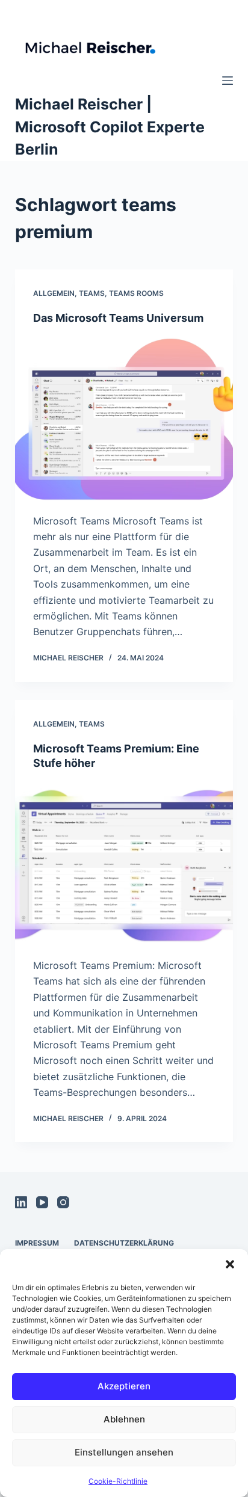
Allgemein (54, 293)
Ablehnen (124, 1419)
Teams (92, 293)
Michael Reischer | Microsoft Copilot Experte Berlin (110, 126)
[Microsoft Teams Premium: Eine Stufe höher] (124, 863)
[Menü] (227, 80)
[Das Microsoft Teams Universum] (124, 419)
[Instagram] (63, 1202)
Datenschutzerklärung (124, 1242)
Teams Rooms (136, 293)
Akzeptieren (124, 1386)
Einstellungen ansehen (124, 1452)
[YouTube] (42, 1202)
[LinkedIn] (21, 1202)
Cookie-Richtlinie (117, 1481)
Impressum (37, 1242)
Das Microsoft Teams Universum (118, 318)
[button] (230, 1264)
